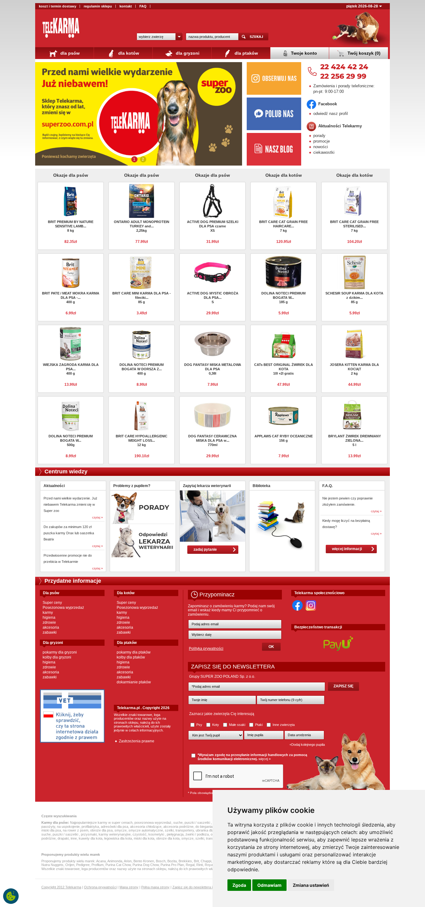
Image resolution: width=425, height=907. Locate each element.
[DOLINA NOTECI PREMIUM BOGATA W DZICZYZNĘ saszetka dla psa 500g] (70, 415)
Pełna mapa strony (155, 887)
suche (178, 822)
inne (74, 838)
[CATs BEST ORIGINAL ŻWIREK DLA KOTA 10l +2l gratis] (283, 343)
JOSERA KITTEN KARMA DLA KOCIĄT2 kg (354, 369)
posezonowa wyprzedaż (152, 822)
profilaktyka (90, 826)
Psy (199, 725)
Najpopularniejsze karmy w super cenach (101, 822)
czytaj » (97, 517)
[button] (159, 37)
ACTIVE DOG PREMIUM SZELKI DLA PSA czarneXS (212, 226)
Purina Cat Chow (118, 865)
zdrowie (49, 622)
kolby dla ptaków (131, 657)
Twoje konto (303, 53)
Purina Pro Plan (172, 865)
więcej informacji (347, 549)
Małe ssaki (237, 725)
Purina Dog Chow (146, 865)
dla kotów (128, 53)
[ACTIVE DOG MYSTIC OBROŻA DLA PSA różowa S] (212, 272)
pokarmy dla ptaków (134, 652)
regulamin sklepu (98, 6)
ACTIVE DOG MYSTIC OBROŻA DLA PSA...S (212, 297)
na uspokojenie (68, 826)
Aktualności (54, 486)
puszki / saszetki (197, 822)
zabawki (50, 632)
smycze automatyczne (145, 830)
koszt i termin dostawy (57, 6)
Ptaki (259, 725)
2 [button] (143, 159)
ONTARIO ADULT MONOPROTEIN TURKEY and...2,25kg (141, 226)
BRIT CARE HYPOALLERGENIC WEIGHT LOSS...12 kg (141, 440)
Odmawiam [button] (269, 885)
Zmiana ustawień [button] (311, 885)
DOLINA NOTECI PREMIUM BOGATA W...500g (71, 440)
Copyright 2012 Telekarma (61, 887)
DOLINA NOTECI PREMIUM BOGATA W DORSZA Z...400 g (141, 369)
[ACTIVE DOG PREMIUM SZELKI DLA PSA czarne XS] (212, 200)
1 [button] (134, 159)
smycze (120, 830)
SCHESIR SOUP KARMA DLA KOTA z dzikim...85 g (354, 297)
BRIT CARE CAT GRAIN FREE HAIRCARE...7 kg (283, 226)
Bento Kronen (143, 861)
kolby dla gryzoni (57, 657)
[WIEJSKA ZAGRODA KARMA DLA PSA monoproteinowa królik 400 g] (70, 343)
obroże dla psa (101, 830)
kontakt (125, 6)
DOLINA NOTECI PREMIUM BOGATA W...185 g (283, 297)
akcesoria (51, 627)
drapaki (63, 838)
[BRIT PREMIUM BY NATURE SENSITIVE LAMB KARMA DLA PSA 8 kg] (70, 200)
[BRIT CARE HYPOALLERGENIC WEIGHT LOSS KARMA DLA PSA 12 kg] (141, 415)
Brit (196, 861)
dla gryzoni (187, 53)
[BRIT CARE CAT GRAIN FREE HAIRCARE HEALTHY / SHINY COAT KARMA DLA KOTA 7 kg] (283, 202)
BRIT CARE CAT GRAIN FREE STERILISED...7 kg (354, 226)
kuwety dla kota (90, 838)
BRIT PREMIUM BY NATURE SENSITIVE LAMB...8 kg (70, 226)
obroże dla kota (168, 838)
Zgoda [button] (239, 885)
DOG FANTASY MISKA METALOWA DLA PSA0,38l (212, 369)
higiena (49, 617)
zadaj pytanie (205, 549)
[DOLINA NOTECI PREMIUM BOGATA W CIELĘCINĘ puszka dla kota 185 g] (283, 272)
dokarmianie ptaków (134, 682)
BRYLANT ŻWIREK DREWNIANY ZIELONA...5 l (354, 440)
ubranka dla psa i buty (212, 830)
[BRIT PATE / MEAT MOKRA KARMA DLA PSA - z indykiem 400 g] (70, 272)
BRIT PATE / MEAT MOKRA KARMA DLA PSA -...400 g (70, 297)
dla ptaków (245, 53)
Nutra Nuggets (52, 865)
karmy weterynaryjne (115, 834)
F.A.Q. (327, 486)
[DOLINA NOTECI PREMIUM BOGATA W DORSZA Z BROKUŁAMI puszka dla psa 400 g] (141, 343)
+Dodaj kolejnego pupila (307, 744)
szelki (169, 830)
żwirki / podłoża (197, 834)
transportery (184, 830)
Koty (215, 725)
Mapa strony (128, 887)
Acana (101, 861)
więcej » (265, 759)
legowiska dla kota (118, 838)
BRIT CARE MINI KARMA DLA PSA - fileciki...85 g (141, 297)
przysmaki (89, 834)
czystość (140, 834)
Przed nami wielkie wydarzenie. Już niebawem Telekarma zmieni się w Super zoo (70, 504)
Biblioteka (261, 486)
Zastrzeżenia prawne (136, 741)
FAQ (143, 6)
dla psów (69, 53)
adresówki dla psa (114, 826)
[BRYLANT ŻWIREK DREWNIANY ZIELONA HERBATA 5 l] (354, 415)
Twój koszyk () (363, 53)
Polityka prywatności (206, 648)
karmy (48, 612)
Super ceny (52, 602)
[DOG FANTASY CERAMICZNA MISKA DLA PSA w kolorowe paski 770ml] (212, 415)
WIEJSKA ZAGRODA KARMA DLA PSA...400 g (71, 369)
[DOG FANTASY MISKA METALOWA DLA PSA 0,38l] (212, 343)
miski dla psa (51, 830)
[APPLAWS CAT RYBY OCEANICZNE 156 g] (283, 415)
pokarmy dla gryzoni (60, 652)
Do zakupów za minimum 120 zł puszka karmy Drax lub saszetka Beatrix (69, 533)
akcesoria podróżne (178, 826)
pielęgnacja (175, 834)
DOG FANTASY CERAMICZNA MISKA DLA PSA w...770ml (212, 440)
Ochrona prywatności (100, 887)
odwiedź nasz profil (330, 113)
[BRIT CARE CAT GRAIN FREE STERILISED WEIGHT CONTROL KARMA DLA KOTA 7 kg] (354, 200)
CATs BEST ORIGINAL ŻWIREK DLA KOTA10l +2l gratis (283, 369)
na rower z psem (75, 830)
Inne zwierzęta (283, 725)
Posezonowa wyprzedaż (63, 607)
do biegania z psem (210, 826)
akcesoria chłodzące (145, 826)
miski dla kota (144, 838)
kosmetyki (156, 834)
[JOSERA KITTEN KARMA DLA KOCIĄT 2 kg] (354, 343)
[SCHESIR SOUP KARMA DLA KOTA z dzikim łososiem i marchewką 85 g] (354, 272)
